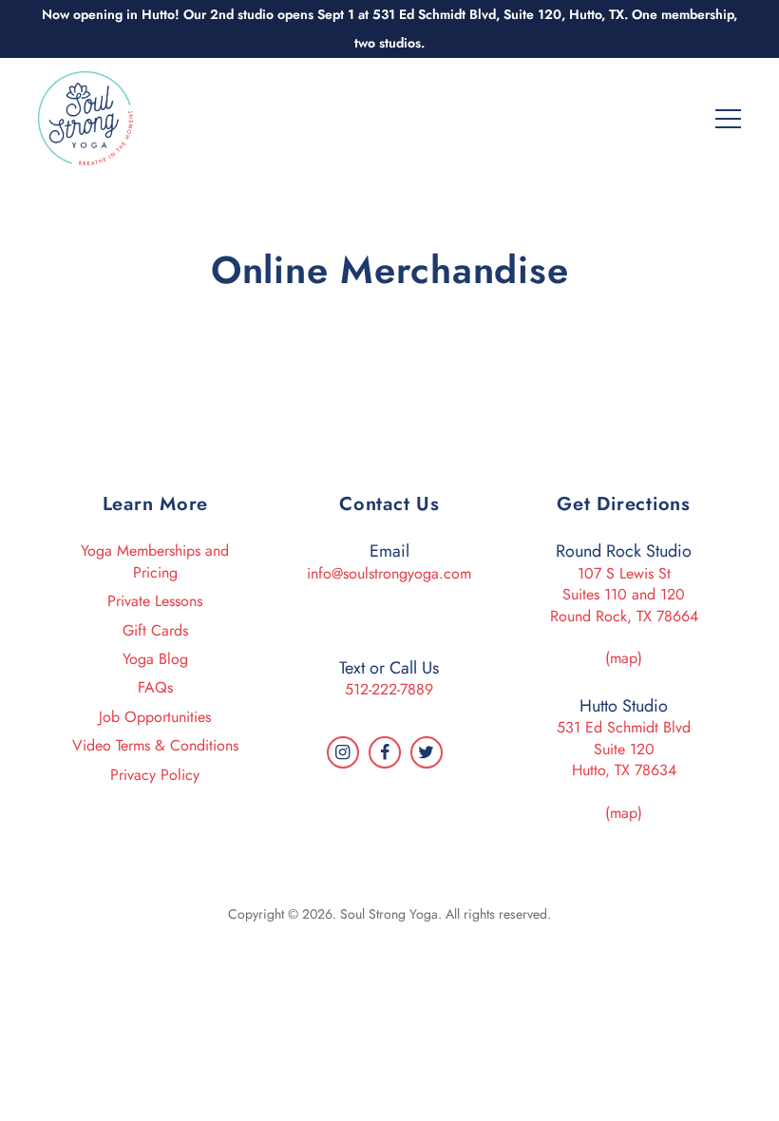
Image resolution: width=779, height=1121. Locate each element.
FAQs (155, 687)
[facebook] (384, 752)
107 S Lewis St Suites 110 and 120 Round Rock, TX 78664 (624, 594)
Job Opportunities (155, 717)
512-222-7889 (389, 689)
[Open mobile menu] (728, 117)
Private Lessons (154, 601)
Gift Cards (155, 630)
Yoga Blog (155, 659)
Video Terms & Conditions (155, 745)
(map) (623, 658)
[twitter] (426, 752)
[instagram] (343, 752)
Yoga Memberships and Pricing (155, 561)
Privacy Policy (155, 775)
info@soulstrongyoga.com (389, 573)
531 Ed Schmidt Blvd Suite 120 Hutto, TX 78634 (624, 748)
